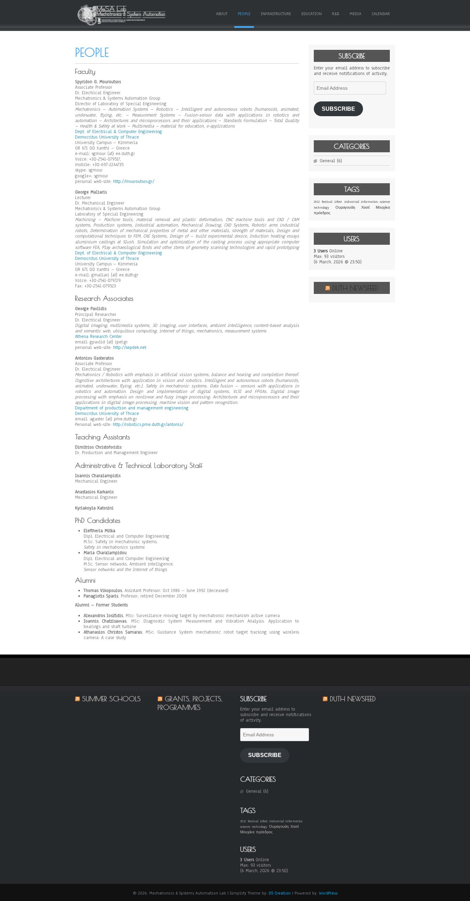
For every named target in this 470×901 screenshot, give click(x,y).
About (221, 14)
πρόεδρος (322, 213)
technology (321, 207)
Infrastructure (276, 14)
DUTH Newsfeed (355, 288)
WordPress (328, 893)
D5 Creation (280, 893)
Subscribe (338, 109)
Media (355, 14)
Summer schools (111, 699)
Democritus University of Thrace (107, 137)
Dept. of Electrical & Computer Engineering (118, 132)
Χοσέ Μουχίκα (375, 207)
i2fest (338, 201)
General (327, 161)
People (244, 14)
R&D (335, 14)
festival (327, 201)
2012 (317, 201)
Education (311, 14)
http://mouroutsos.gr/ (133, 181)
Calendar (381, 14)
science (385, 201)
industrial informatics (361, 201)
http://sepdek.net (129, 347)
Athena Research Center (98, 336)
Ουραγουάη (345, 207)
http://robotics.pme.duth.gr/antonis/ (148, 424)
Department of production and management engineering (132, 408)
